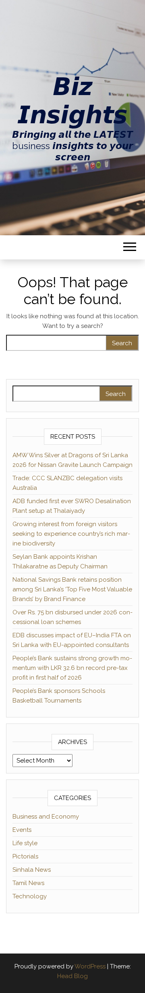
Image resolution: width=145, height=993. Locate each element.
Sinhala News (31, 869)
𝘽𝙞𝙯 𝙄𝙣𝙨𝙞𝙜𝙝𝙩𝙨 (72, 101)
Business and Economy (45, 816)
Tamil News (28, 883)
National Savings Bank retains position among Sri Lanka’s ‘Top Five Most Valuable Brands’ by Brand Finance (72, 589)
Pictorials (25, 856)
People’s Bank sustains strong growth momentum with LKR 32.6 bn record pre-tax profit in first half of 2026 (72, 668)
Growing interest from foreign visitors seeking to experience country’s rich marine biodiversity (71, 533)
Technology (29, 896)
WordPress (90, 966)
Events (21, 829)
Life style (24, 843)
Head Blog (72, 976)
